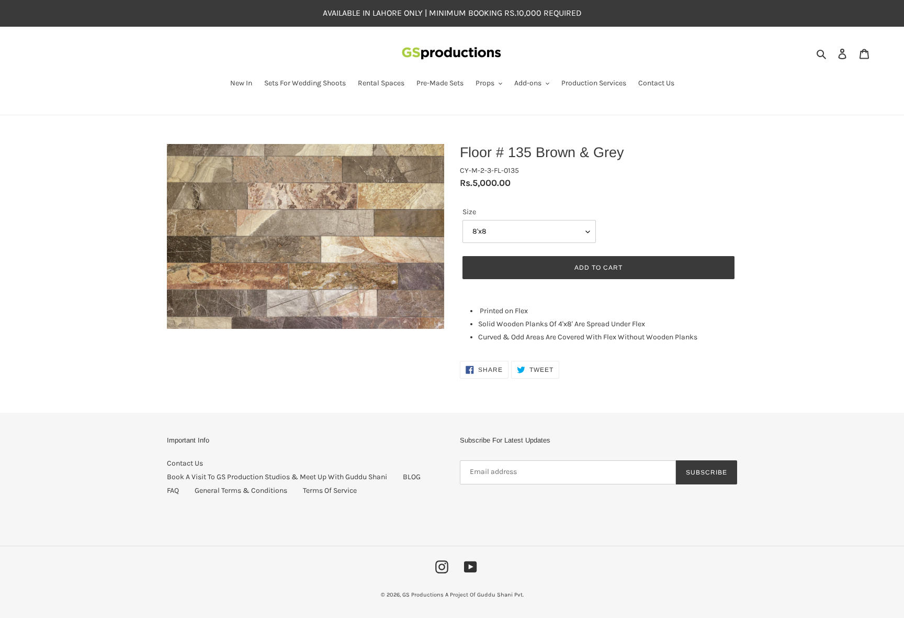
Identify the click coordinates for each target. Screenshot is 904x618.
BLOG (412, 476)
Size (469, 211)
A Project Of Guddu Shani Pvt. (484, 594)
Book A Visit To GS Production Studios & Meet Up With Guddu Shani (277, 476)
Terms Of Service (330, 490)
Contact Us (185, 463)
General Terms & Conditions (241, 490)
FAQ (173, 490)
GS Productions (423, 594)
